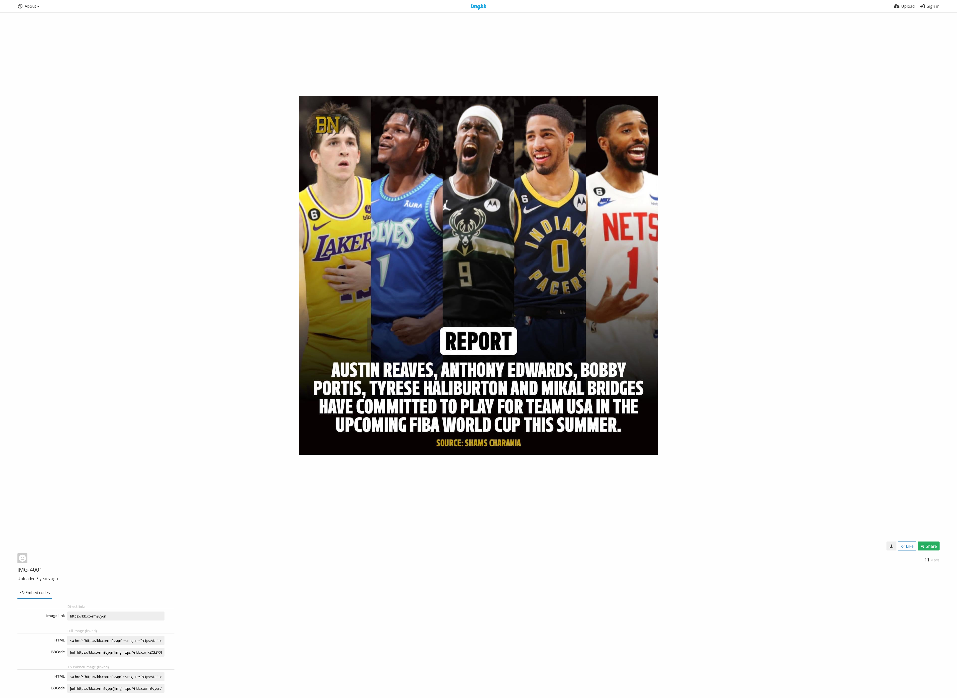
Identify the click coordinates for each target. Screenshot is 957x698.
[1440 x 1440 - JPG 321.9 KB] (891, 546)
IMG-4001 (30, 569)
